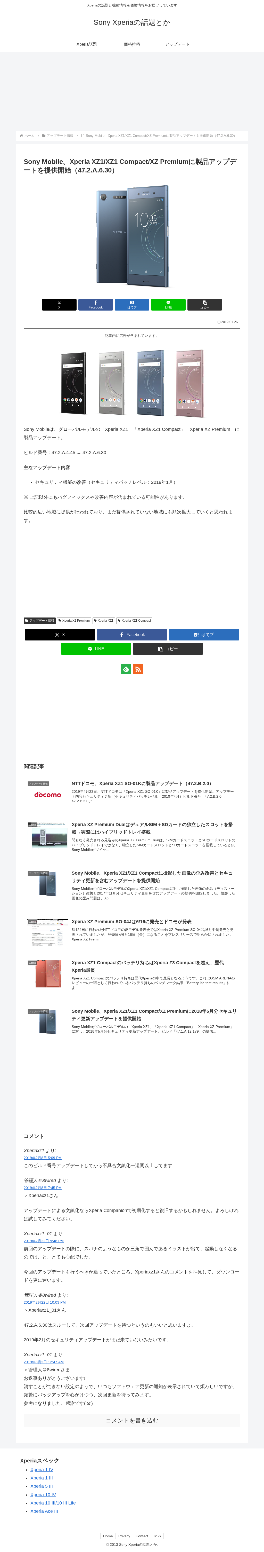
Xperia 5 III (41, 1486)
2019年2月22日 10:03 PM (45, 1302)
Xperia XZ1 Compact (136, 620)
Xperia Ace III (44, 1511)
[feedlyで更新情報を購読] (126, 669)
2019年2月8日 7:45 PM (43, 1188)
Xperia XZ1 (105, 620)
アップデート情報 (41, 620)
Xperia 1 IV (41, 1469)
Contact (142, 1536)
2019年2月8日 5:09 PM (43, 1158)
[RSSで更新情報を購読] (138, 669)
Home (108, 1536)
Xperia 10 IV (43, 1494)
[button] (204, 305)
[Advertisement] (132, 91)
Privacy (124, 1536)
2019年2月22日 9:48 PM (44, 1241)
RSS (157, 1536)
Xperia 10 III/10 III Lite (53, 1503)
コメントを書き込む (132, 1420)
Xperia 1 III (41, 1477)
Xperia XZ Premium (76, 620)
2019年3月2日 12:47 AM (44, 1362)
